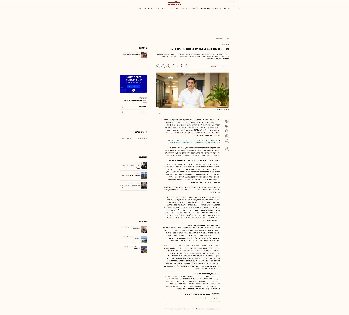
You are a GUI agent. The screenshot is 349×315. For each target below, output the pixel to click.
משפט (187, 8)
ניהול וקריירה (170, 8)
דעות (163, 8)
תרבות (145, 8)
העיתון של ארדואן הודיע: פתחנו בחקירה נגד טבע (131, 176)
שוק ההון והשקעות (205, 8)
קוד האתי (182, 308)
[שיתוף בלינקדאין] (227, 136)
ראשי (229, 8)
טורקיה (138, 173)
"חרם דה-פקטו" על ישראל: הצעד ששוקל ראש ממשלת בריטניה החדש (130, 167)
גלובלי (176, 8)
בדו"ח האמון (173, 308)
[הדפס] (186, 66)
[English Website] (239, 8)
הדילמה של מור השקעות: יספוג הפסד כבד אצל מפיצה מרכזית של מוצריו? (193, 143)
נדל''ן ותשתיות (194, 8)
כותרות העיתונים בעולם (134, 183)
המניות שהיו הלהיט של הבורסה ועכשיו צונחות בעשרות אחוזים (131, 54)
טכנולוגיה (182, 8)
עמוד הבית (226, 38)
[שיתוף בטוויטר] (158, 66)
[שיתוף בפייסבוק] (168, 66)
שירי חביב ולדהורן (224, 66)
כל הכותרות (215, 8)
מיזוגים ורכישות (198, 298)
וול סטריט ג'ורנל (137, 8)
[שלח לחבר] (227, 141)
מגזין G (150, 8)
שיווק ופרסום (157, 8)
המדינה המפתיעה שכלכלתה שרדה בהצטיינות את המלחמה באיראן (130, 186)
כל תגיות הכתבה (215, 302)
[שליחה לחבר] (173, 66)
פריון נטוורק (225, 44)
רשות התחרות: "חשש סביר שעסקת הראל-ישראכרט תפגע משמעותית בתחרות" (191, 140)
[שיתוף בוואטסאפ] (163, 66)
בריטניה (138, 163)
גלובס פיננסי (222, 8)
